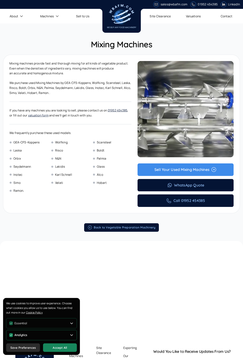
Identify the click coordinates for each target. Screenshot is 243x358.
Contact (226, 16)
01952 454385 (208, 4)
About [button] (14, 16)
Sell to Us (82, 16)
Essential (20, 323)
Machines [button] (47, 16)
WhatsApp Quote (189, 185)
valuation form (38, 115)
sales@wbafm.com (174, 4)
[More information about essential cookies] (72, 323)
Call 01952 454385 (189, 200)
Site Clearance (160, 16)
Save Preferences (23, 348)
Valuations (193, 16)
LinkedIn (234, 4)
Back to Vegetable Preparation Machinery (124, 227)
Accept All (60, 348)
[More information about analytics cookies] (72, 335)
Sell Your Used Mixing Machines (181, 169)
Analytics (20, 335)
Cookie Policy (34, 312)
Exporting (130, 348)
